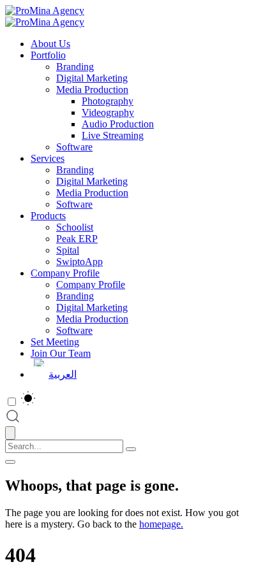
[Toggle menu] (10, 462)
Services (47, 158)
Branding (75, 66)
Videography (108, 112)
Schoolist (74, 227)
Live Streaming (113, 135)
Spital (67, 250)
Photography (107, 101)
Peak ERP (77, 238)
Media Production (92, 89)
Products (48, 215)
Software (74, 146)
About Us (50, 43)
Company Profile (65, 273)
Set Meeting (55, 341)
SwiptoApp (79, 261)
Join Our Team (61, 353)
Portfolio (48, 55)
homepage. (161, 524)
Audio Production (118, 124)
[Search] (131, 449)
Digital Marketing (92, 78)
